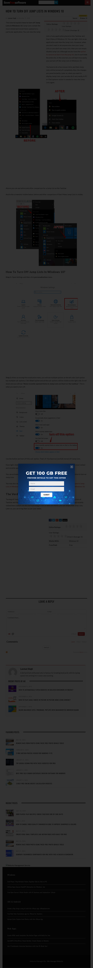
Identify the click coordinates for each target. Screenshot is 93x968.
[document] (46, 484)
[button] (72, 467)
